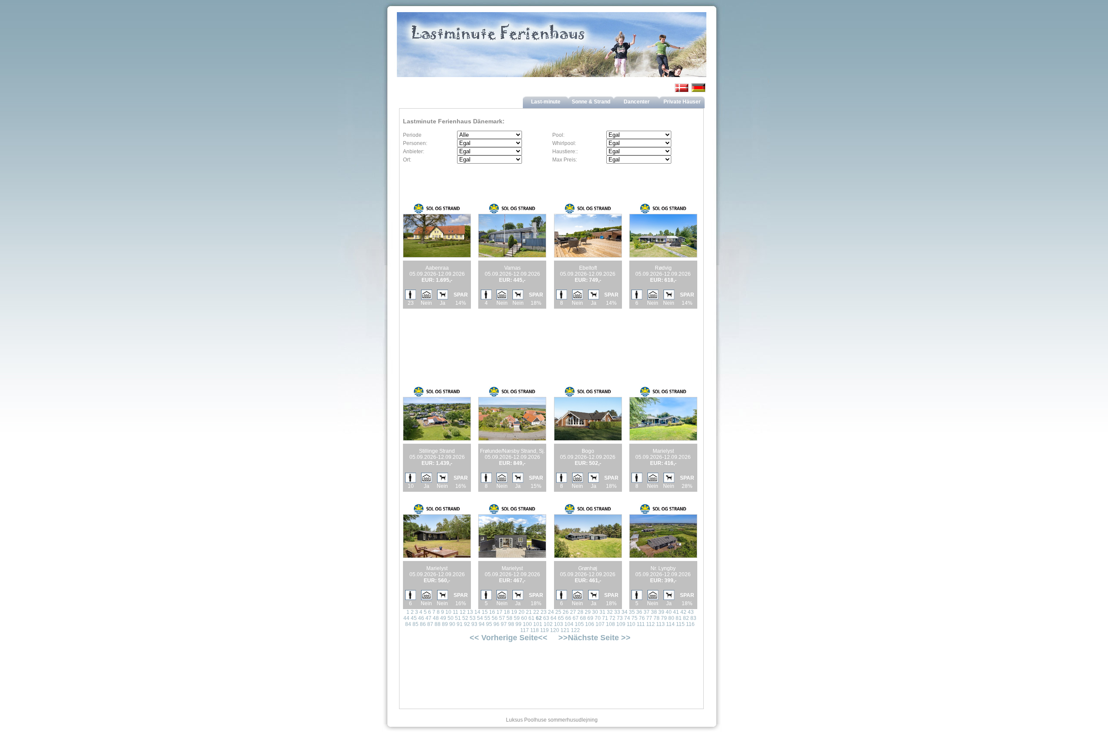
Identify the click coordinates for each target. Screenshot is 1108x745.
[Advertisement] (505, 337)
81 (679, 618)
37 (647, 612)
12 (463, 612)
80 (671, 618)
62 (539, 618)
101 (537, 624)
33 (617, 612)
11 (455, 612)
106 (589, 624)
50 (451, 618)
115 (680, 624)
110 (631, 624)
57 (502, 618)
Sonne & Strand (591, 102)
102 (548, 624)
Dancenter (637, 102)
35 (632, 612)
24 (551, 612)
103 (558, 624)
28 (580, 612)
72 (612, 618)
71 (605, 618)
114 (670, 624)
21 (529, 612)
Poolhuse (535, 720)
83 (693, 618)
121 (565, 630)
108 (610, 624)
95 (489, 624)
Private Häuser (682, 102)
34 (625, 612)
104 (568, 624)
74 (627, 618)
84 (408, 624)
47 (428, 618)
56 (495, 618)
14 (477, 612)
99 (518, 624)
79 (664, 618)
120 (554, 630)
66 (568, 618)
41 (676, 612)
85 (415, 624)
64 (554, 618)
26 (566, 612)
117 (524, 630)
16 (492, 612)
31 (602, 612)
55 (487, 618)
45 (414, 618)
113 (660, 624)
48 (436, 618)
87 (430, 624)
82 (686, 618)
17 (499, 612)
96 (496, 624)
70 (598, 618)
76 (642, 618)
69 (590, 618)
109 (620, 624)
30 (595, 612)
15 (485, 612)
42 (683, 612)
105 (579, 624)
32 (610, 612)
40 (669, 612)
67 (576, 618)
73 (620, 618)
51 (458, 618)
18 (507, 612)
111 (641, 624)
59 (517, 618)
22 (536, 612)
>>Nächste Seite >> (594, 637)
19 (514, 612)
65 (561, 618)
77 (649, 618)
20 (522, 612)
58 (509, 618)
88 (438, 624)
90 (452, 624)
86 (423, 624)
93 (474, 624)
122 (575, 630)
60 (524, 618)
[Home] (551, 53)
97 (504, 624)
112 (650, 624)
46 (421, 618)
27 (573, 612)
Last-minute (545, 102)
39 (661, 612)
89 (445, 624)
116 (690, 624)
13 (470, 612)
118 (534, 630)
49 (443, 618)
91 (460, 624)
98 (511, 624)
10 (448, 612)
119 (544, 630)
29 (588, 612)
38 (654, 612)
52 (465, 618)
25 (558, 612)
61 (531, 618)
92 (467, 624)
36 (639, 612)
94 (482, 624)
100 (527, 624)
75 (634, 618)
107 (600, 624)
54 (480, 618)
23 (544, 612)
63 (546, 618)
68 (583, 618)
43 (691, 612)
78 (657, 618)
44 (406, 618)
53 (473, 618)
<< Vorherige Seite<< (509, 637)
